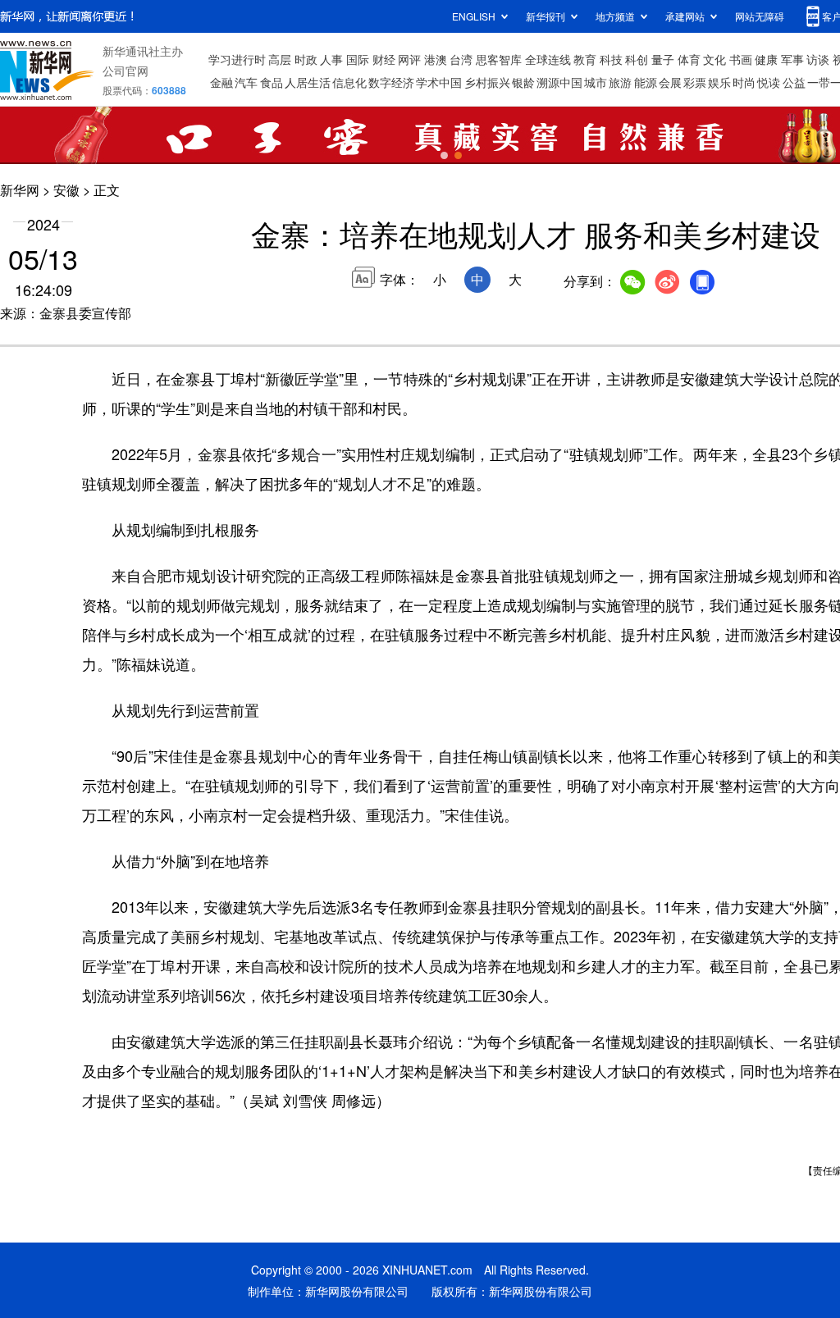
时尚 (744, 82)
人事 (331, 59)
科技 (611, 59)
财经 (383, 59)
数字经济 (391, 82)
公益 (794, 82)
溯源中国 (559, 82)
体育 (689, 59)
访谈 (817, 59)
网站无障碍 (759, 16)
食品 (271, 82)
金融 (221, 82)
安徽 (66, 189)
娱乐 (719, 82)
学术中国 (439, 82)
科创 (636, 59)
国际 (357, 59)
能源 (645, 82)
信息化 (349, 82)
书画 (740, 59)
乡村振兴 (487, 82)
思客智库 (499, 59)
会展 (670, 82)
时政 (305, 59)
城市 (595, 82)
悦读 (768, 82)
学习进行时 (237, 59)
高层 (279, 59)
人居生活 (308, 82)
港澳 (435, 59)
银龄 (523, 82)
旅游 (620, 82)
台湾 (461, 59)
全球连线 (548, 59)
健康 (766, 59)
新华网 (19, 189)
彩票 (694, 82)
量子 (662, 59)
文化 (714, 59)
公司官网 (125, 70)
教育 (584, 59)
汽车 (246, 82)
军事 (792, 59)
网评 (409, 59)
